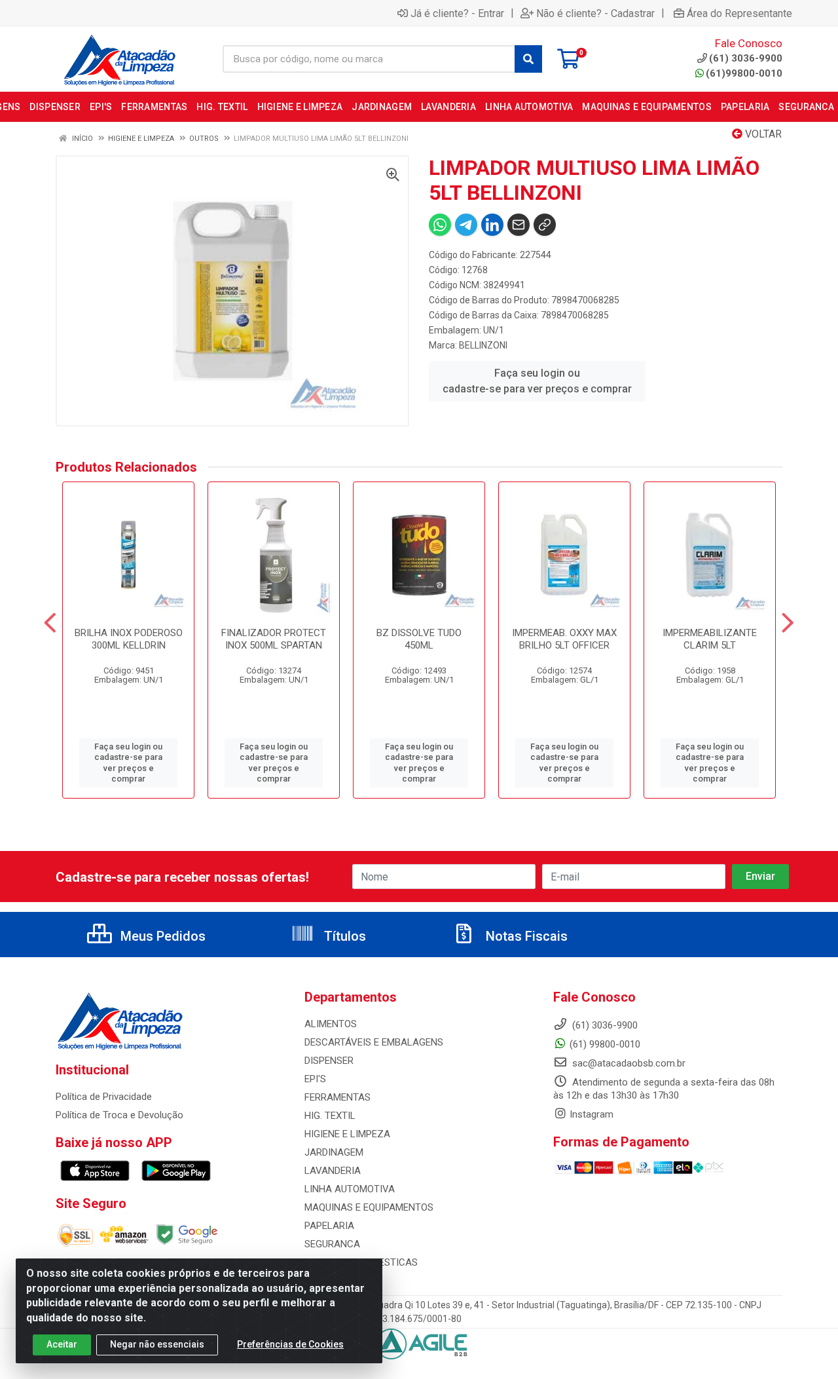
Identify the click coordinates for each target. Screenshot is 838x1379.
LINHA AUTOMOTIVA (349, 1189)
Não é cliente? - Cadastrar (595, 13)
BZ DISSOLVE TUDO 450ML (419, 639)
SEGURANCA (332, 1244)
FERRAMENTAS (337, 1097)
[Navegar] (50, 623)
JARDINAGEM (333, 1152)
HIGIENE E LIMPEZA (347, 1134)
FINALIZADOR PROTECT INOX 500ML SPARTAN (273, 639)
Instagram (591, 1114)
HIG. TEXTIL (329, 1116)
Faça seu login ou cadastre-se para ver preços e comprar (537, 381)
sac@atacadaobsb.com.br (627, 1063)
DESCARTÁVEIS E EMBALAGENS (373, 1042)
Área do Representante (739, 13)
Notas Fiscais (525, 936)
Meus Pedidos (161, 936)
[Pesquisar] (528, 59)
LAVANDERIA (332, 1171)
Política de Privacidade (104, 1097)
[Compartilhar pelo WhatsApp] (440, 225)
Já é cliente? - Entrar (457, 13)
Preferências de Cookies (290, 1344)
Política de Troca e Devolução (119, 1115)
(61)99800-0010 (744, 73)
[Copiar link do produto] (545, 225)
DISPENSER (329, 1061)
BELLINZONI (483, 345)
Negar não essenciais (157, 1344)
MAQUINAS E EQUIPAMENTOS (368, 1207)
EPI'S (315, 1079)
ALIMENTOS (330, 1024)
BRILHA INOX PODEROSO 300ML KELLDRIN (129, 639)
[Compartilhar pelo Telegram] (466, 225)
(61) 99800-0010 (605, 1044)
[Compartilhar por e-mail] (518, 225)
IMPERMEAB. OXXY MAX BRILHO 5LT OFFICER (564, 639)
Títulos (343, 936)
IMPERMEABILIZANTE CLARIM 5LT (710, 639)
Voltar (762, 134)
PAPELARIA (329, 1226)
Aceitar (61, 1344)
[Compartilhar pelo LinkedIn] (492, 225)
